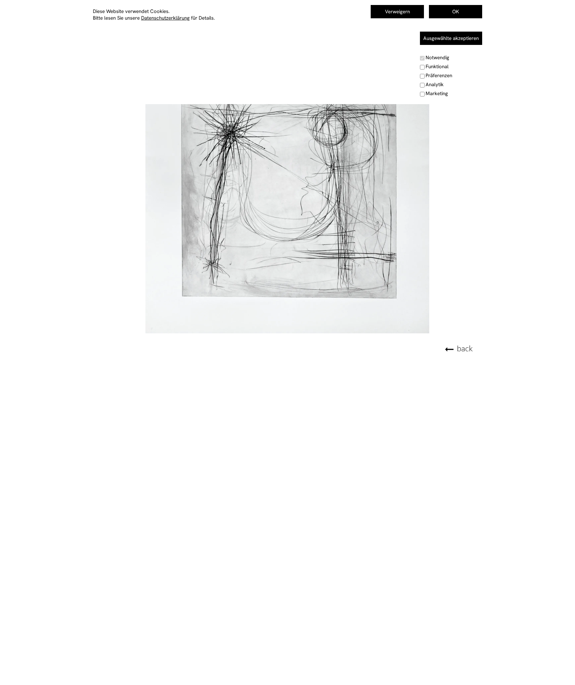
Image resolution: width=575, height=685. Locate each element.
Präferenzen (439, 75)
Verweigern (397, 11)
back (465, 348)
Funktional (437, 66)
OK (455, 11)
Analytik (435, 84)
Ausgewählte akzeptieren (451, 38)
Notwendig (437, 57)
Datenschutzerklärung (165, 18)
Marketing (437, 93)
